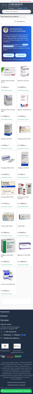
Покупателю (4, 312)
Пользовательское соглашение (16, 385)
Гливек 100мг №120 (6, 226)
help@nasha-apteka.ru (12, 338)
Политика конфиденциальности (16, 382)
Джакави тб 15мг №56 (24, 255)
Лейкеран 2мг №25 (23, 168)
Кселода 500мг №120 (7, 197)
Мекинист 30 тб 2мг (23, 80)
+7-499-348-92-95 (15, 4)
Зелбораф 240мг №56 (24, 138)
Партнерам (4, 320)
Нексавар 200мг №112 (7, 168)
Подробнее (18, 377)
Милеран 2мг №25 (6, 138)
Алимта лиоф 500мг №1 (8, 284)
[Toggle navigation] (3, 4)
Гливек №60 (21, 226)
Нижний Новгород (25, 1)
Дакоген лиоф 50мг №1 (24, 109)
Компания (4, 316)
